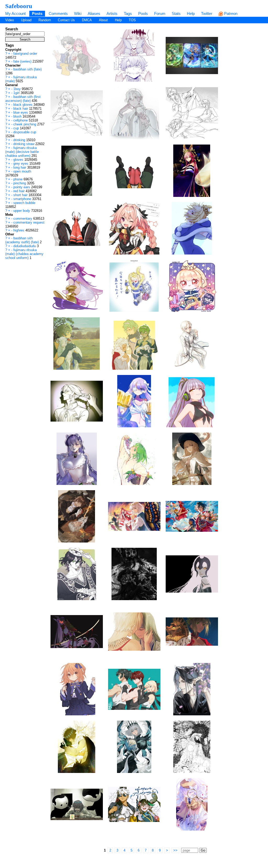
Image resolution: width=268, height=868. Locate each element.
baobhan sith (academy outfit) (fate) (22, 240)
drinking (19, 140)
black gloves (23, 105)
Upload (26, 20)
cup (16, 128)
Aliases (94, 13)
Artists (112, 13)
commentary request (28, 222)
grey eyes (21, 163)
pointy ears (22, 187)
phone (18, 179)
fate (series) (22, 61)
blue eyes (21, 112)
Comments (58, 13)
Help (191, 13)
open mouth (22, 171)
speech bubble (24, 203)
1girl (17, 93)
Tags (128, 13)
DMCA (87, 20)
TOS (132, 20)
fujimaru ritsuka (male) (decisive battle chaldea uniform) (22, 152)
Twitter (206, 13)
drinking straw (24, 144)
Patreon (230, 13)
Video (9, 20)
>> (175, 850)
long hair (20, 167)
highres (19, 230)
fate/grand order (25, 54)
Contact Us (66, 20)
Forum (159, 13)
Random (44, 20)
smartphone (22, 199)
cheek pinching (25, 124)
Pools (143, 13)
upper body (22, 211)
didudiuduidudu (25, 246)
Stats (176, 13)
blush (18, 116)
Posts (37, 13)
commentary (23, 218)
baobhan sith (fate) (27, 69)
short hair (21, 195)
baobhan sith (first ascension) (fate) (23, 99)
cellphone (21, 120)
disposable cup (24, 132)
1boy (17, 89)
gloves (18, 160)
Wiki (77, 13)
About (103, 20)
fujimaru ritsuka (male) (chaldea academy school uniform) (24, 254)
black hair (21, 108)
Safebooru (18, 6)
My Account (15, 13)
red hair (19, 191)
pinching (20, 183)
